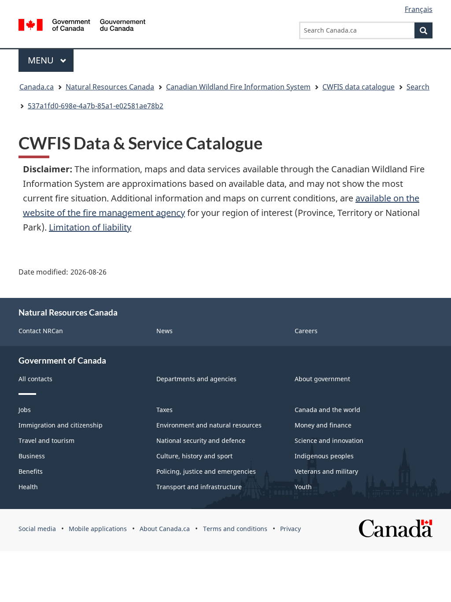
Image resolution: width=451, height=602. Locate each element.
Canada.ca (36, 87)
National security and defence (200, 440)
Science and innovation (329, 440)
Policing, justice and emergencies (206, 471)
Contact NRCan (40, 331)
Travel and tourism (46, 440)
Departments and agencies (196, 379)
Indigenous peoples (324, 456)
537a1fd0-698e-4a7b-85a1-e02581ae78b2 (95, 106)
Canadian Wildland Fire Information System (238, 87)
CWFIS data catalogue (358, 87)
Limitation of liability (90, 227)
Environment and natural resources (209, 425)
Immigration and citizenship (60, 425)
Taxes (164, 409)
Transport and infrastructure (199, 487)
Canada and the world (327, 409)
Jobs (24, 409)
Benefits (30, 471)
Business (31, 456)
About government (322, 379)
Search (418, 87)
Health (28, 487)
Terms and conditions (235, 528)
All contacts (35, 379)
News (164, 331)
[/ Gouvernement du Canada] (81, 26)
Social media (37, 528)
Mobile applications (98, 528)
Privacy (290, 528)
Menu (42, 60)
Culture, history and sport (194, 456)
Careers (306, 331)
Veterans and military (326, 471)
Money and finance (323, 425)
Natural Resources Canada (110, 87)
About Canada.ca (165, 528)
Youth (303, 487)
